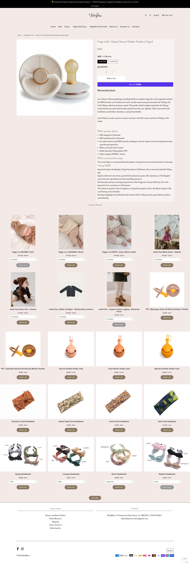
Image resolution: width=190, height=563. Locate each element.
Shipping (55, 521)
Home (19, 35)
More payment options (106, 90)
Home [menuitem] (53, 26)
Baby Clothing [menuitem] (79, 26)
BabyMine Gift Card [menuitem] (98, 26)
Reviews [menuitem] (135, 26)
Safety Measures (55, 518)
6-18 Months (113, 61)
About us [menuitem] (113, 26)
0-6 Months (102, 61)
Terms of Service (55, 525)
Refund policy (55, 528)
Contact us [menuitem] (125, 26)
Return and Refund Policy (55, 515)
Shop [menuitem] (66, 26)
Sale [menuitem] (60, 26)
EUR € (156, 15)
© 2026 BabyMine (22, 555)
